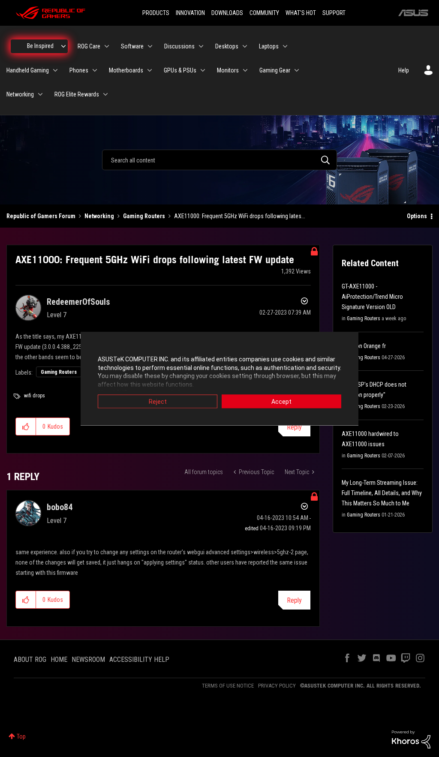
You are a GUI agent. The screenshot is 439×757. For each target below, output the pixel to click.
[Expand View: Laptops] (285, 46)
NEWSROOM (88, 659)
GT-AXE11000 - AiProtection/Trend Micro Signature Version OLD (372, 296)
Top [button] (21, 736)
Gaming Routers (144, 216)
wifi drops (34, 396)
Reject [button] (158, 401)
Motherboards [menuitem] (126, 70)
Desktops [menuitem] (226, 46)
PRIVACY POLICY (277, 685)
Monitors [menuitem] (228, 70)
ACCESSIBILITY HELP (139, 659)
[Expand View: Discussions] (201, 46)
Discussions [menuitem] (179, 46)
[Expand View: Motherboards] (149, 70)
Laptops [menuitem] (269, 46)
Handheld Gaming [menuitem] (27, 70)
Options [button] (417, 216)
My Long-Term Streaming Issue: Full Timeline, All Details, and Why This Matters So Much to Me (382, 493)
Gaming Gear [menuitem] (274, 70)
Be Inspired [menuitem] (40, 45)
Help (403, 70)
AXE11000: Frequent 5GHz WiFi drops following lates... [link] (239, 216)
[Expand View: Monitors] (245, 70)
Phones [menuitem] (78, 70)
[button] (26, 426)
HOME (59, 659)
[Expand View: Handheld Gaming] (55, 70)
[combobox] (219, 160)
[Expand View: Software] (150, 46)
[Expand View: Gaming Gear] (296, 70)
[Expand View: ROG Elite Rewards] (105, 94)
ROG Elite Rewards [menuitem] (76, 94)
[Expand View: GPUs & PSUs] (202, 70)
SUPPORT (334, 12)
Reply (294, 427)
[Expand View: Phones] (94, 70)
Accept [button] (281, 401)
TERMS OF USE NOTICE (228, 685)
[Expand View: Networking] (40, 94)
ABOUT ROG (30, 659)
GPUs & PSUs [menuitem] (180, 70)
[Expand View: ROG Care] (106, 46)
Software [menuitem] (132, 46)
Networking (99, 216)
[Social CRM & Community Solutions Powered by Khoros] (411, 739)
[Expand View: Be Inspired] (63, 46)
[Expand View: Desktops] (245, 46)
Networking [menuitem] (20, 94)
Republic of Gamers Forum (40, 216)
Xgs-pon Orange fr (364, 345)
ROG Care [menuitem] (89, 46)
